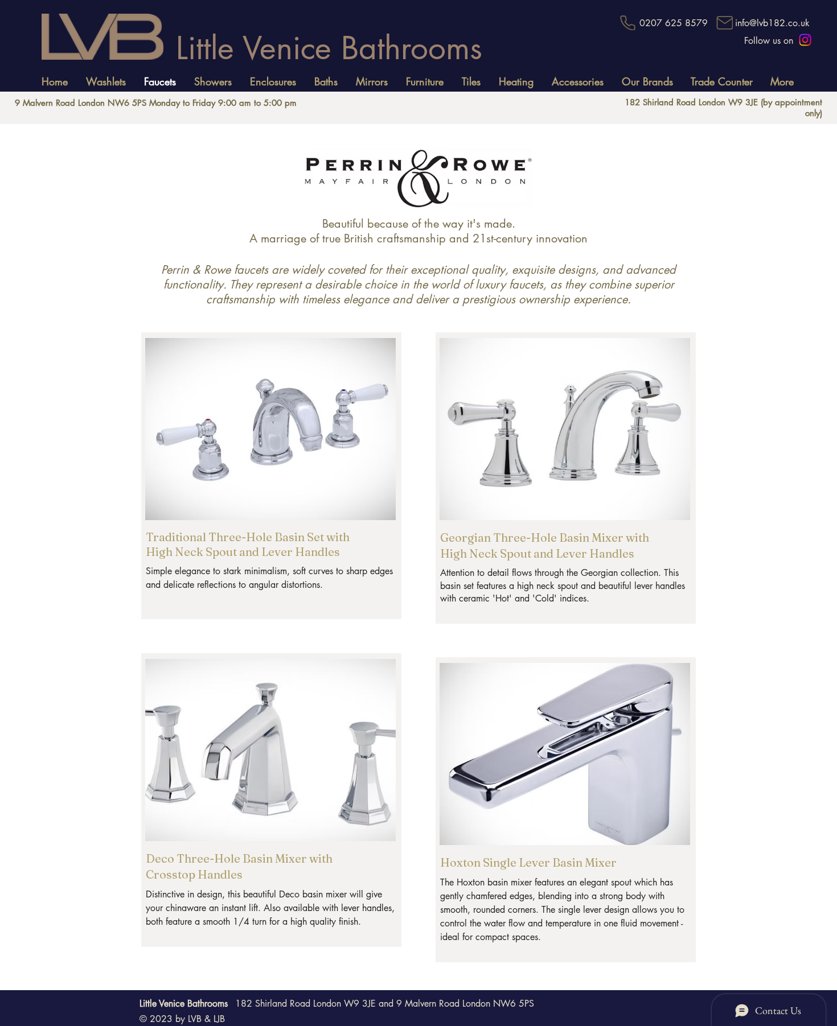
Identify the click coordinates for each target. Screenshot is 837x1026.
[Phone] (627, 22)
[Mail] (724, 22)
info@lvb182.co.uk (772, 23)
